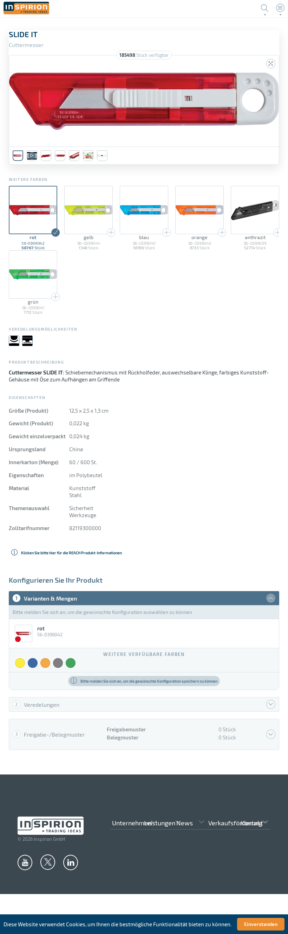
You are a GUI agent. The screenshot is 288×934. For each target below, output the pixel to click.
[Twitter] (47, 861)
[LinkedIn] (70, 862)
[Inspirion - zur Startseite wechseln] (26, 12)
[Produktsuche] (265, 8)
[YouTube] (25, 862)
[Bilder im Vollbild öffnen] (270, 63)
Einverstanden (260, 924)
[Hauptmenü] (280, 8)
